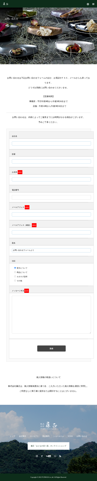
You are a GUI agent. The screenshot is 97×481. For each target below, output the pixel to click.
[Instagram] (37, 456)
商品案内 (46, 436)
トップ (12, 436)
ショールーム (58, 436)
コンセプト (34, 436)
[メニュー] (93, 4)
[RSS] (60, 456)
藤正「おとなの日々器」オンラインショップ (48, 446)
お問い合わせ (82, 436)
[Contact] (55, 456)
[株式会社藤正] (48, 425)
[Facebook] (42, 456)
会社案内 (22, 436)
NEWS (70, 436)
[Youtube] (48, 456)
